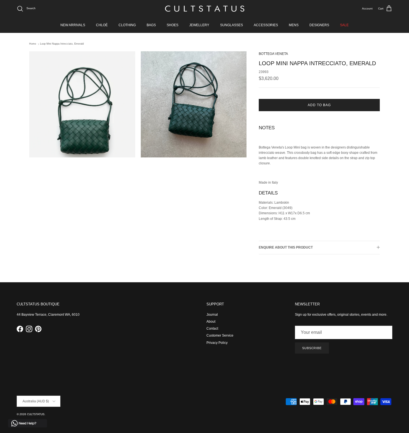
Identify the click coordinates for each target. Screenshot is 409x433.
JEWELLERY (199, 25)
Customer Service (219, 335)
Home (32, 44)
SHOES (172, 25)
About (210, 321)
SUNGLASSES (231, 25)
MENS (294, 25)
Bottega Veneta (273, 54)
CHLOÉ (102, 25)
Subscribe (312, 348)
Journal (212, 315)
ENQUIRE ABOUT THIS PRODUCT (286, 247)
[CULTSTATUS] (204, 9)
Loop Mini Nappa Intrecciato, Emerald (62, 44)
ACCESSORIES (266, 25)
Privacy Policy (217, 343)
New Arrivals (72, 25)
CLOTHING (127, 25)
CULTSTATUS (36, 414)
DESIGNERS (319, 25)
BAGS (151, 25)
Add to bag (319, 105)
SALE (344, 25)
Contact (212, 328)
